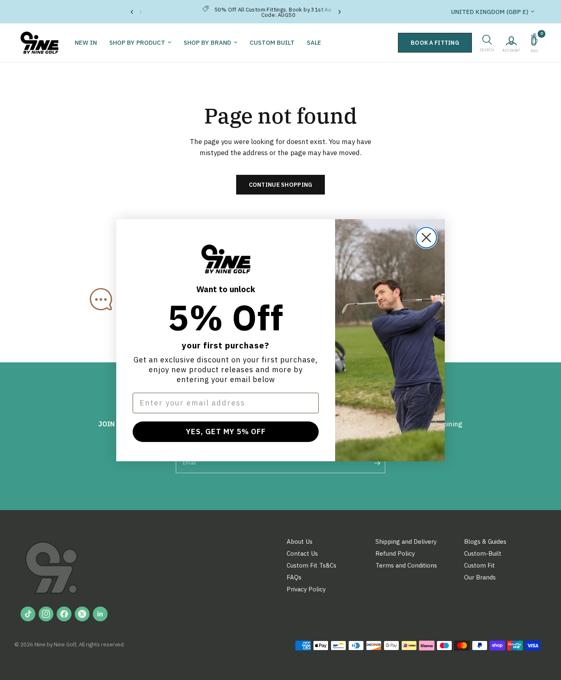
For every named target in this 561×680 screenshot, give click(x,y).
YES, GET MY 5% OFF (226, 431)
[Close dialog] (426, 237)
